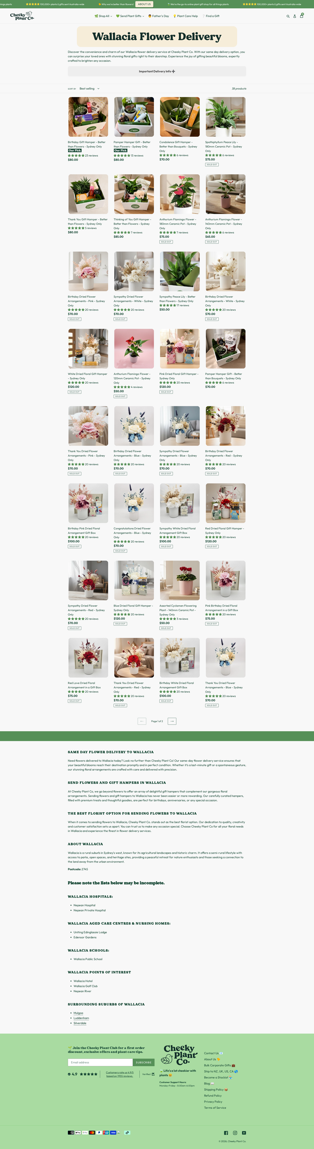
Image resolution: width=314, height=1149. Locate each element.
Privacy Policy (213, 1101)
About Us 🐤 (212, 1059)
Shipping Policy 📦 (216, 1089)
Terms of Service (215, 1108)
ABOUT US (131, 4)
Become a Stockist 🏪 (218, 1077)
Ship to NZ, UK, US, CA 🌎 (221, 1071)
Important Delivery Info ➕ (157, 71)
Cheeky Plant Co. (237, 1141)
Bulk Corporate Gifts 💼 (219, 1065)
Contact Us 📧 (213, 1053)
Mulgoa (78, 1013)
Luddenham (81, 1018)
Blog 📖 (209, 1083)
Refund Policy (213, 1095)
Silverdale (80, 1023)
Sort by (72, 89)
